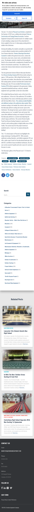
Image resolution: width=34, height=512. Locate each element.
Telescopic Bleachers (25, 170)
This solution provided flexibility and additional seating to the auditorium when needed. (16, 102)
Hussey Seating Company (10, 75)
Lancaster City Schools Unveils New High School (15, 332)
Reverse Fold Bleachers (7, 170)
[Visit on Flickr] (8, 488)
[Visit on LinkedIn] (5, 488)
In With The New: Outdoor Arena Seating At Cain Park (14, 375)
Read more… (26, 344)
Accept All (17, 13)
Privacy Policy (4, 500)
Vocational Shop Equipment (11, 283)
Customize (8, 18)
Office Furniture (9, 256)
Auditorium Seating (24, 158)
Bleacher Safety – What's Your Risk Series (15, 220)
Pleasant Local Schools (19, 32)
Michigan (7, 253)
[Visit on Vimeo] (11, 488)
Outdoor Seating (9, 263)
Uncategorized (8, 280)
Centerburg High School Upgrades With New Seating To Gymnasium (17, 421)
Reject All (24, 18)
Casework (13, 161)
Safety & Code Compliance (11, 269)
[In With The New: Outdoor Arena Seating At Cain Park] (17, 359)
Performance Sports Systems (19, 167)
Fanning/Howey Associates (17, 36)
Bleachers (5, 161)
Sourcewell (7, 273)
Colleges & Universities (11, 230)
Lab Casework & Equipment (11, 243)
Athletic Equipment (12, 158)
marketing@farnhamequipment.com (11, 451)
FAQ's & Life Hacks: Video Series (13, 234)
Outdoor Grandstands (10, 259)
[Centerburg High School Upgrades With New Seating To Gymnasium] (17, 403)
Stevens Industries (16, 170)
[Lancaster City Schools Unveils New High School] (17, 315)
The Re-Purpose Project (11, 276)
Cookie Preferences (12, 500)
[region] (17, 11)
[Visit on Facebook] (2, 488)
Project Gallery (22, 161)
